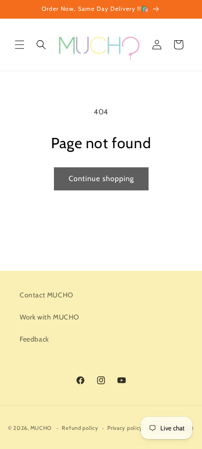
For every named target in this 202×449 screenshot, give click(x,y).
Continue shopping (101, 178)
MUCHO (41, 427)
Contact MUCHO (47, 295)
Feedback (34, 339)
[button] (19, 44)
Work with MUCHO (49, 317)
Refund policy (80, 427)
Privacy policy (125, 427)
